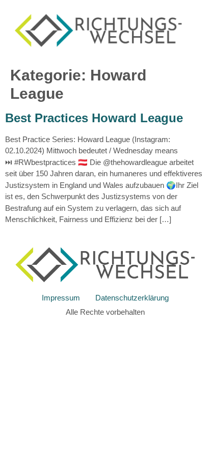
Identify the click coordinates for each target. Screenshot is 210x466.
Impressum (61, 297)
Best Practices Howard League (94, 118)
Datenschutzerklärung (132, 297)
